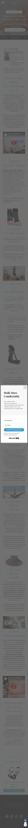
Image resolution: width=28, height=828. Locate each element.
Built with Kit (14, 438)
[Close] (25, 387)
